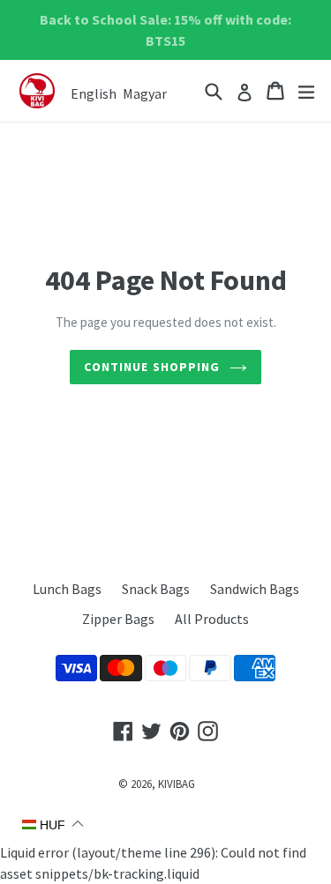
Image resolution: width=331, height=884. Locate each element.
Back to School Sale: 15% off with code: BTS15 (165, 30)
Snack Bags (156, 589)
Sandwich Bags (254, 589)
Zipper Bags (118, 619)
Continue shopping (152, 367)
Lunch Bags (67, 589)
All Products (212, 619)
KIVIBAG (176, 783)
